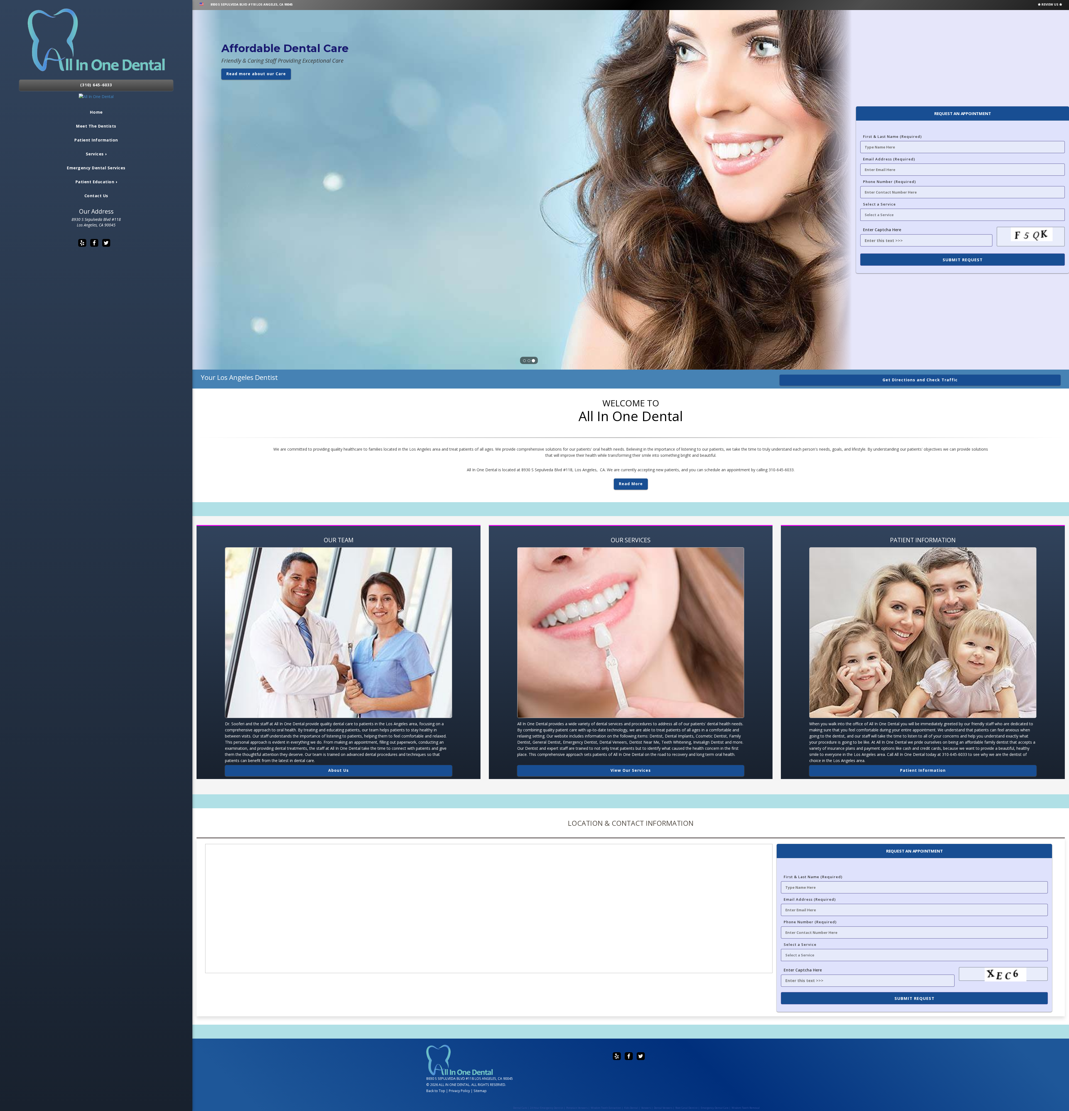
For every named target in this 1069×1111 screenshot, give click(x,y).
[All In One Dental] (96, 96)
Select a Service (879, 204)
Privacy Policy (459, 1090)
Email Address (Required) (889, 159)
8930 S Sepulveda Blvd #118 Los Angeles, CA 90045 (96, 222)
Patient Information (96, 140)
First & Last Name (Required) (892, 136)
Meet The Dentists (96, 126)
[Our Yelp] (82, 242)
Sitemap (480, 1090)
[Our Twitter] (106, 242)
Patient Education (95, 181)
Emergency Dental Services (96, 167)
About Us (338, 770)
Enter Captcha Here (882, 229)
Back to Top (435, 1090)
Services (95, 154)
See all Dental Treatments (256, 140)
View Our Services (630, 770)
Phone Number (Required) (889, 181)
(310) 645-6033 (96, 84)
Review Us (1050, 4)
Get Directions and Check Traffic (920, 379)
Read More (631, 483)
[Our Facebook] (94, 242)
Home (96, 112)
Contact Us (96, 195)
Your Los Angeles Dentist (239, 377)
